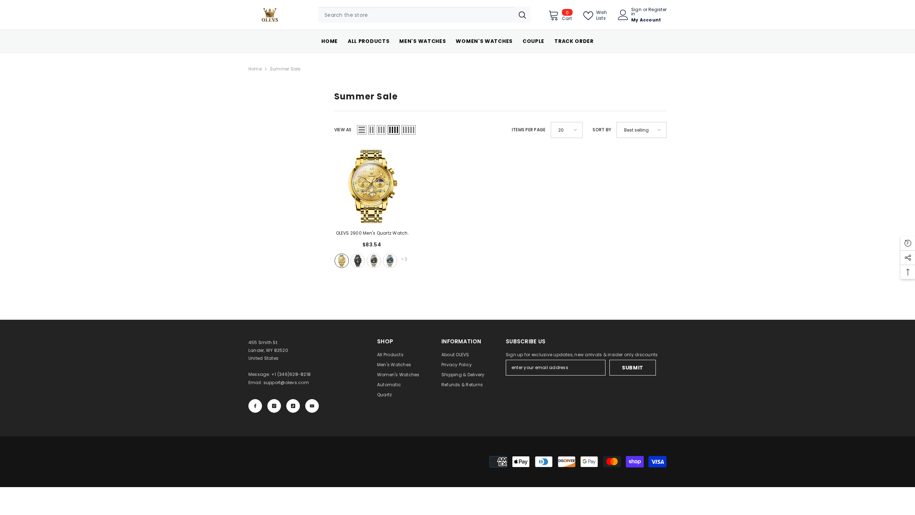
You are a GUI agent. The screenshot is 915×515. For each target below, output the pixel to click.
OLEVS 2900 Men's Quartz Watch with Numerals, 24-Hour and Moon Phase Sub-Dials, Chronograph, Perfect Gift (372, 233)
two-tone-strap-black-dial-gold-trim (374, 261)
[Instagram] (274, 406)
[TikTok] (293, 406)
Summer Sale (285, 69)
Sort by (602, 130)
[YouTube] (312, 406)
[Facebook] (255, 406)
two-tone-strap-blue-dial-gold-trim (390, 261)
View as (343, 130)
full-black (358, 261)
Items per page (528, 130)
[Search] (424, 15)
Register (657, 10)
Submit (632, 367)
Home (255, 69)
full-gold (342, 261)
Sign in (636, 12)
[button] (361, 129)
